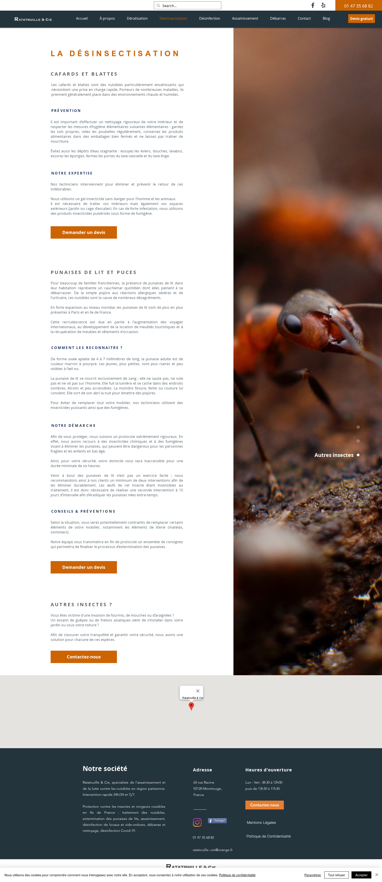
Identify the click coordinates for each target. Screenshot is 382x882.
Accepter (361, 875)
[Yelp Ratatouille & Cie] (323, 5)
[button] (264, 805)
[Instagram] (197, 822)
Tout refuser (336, 875)
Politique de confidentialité (237, 875)
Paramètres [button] (312, 875)
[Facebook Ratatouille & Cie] (312, 5)
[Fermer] (376, 874)
